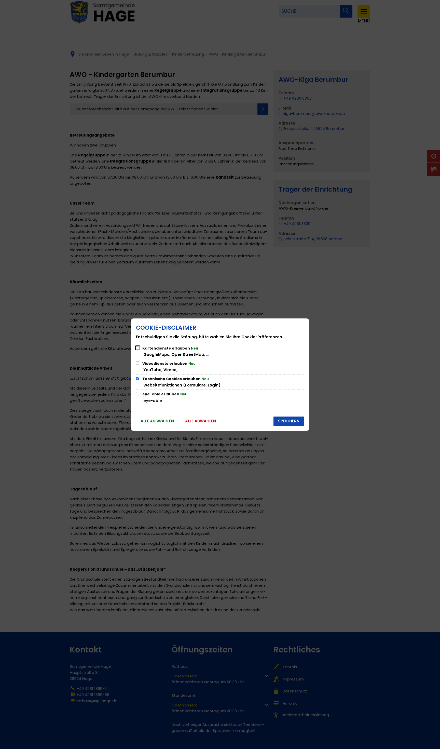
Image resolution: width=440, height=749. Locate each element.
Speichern (288, 421)
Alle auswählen (157, 421)
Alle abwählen (200, 421)
